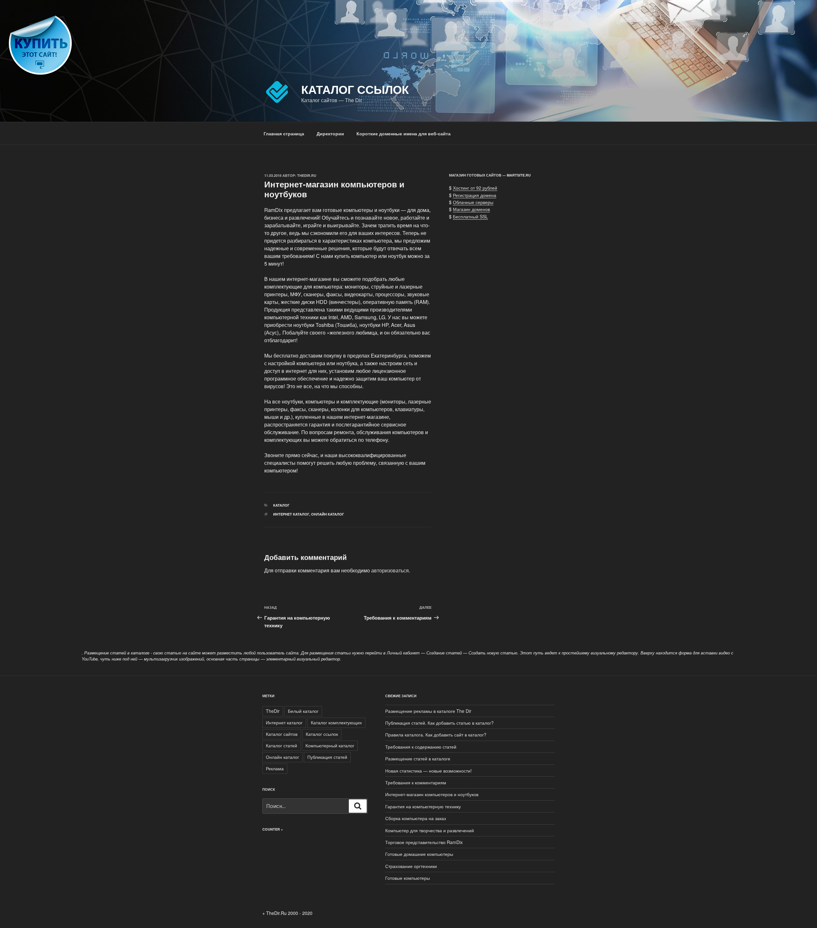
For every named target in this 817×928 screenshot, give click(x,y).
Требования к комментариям (415, 782)
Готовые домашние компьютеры (419, 854)
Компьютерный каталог (329, 745)
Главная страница (284, 133)
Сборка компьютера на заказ (415, 818)
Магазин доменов (471, 209)
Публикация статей (327, 757)
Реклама (275, 768)
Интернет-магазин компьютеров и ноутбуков (431, 794)
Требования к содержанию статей (420, 746)
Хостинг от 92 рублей (475, 188)
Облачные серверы (473, 202)
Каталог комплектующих (336, 722)
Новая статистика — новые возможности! (428, 770)
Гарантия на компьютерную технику (423, 806)
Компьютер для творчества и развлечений (429, 830)
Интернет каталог (291, 514)
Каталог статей (281, 745)
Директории (330, 133)
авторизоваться (390, 570)
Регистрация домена (474, 195)
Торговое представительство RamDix (424, 842)
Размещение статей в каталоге (417, 758)
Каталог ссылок (355, 89)
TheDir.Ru (306, 175)
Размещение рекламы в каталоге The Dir (428, 711)
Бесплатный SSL (470, 216)
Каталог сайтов (281, 734)
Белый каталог (303, 711)
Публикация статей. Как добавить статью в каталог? (439, 723)
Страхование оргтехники (411, 866)
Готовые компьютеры (407, 878)
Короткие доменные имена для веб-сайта (403, 133)
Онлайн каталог (327, 514)
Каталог (281, 505)
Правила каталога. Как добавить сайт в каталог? (435, 734)
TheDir (273, 711)
